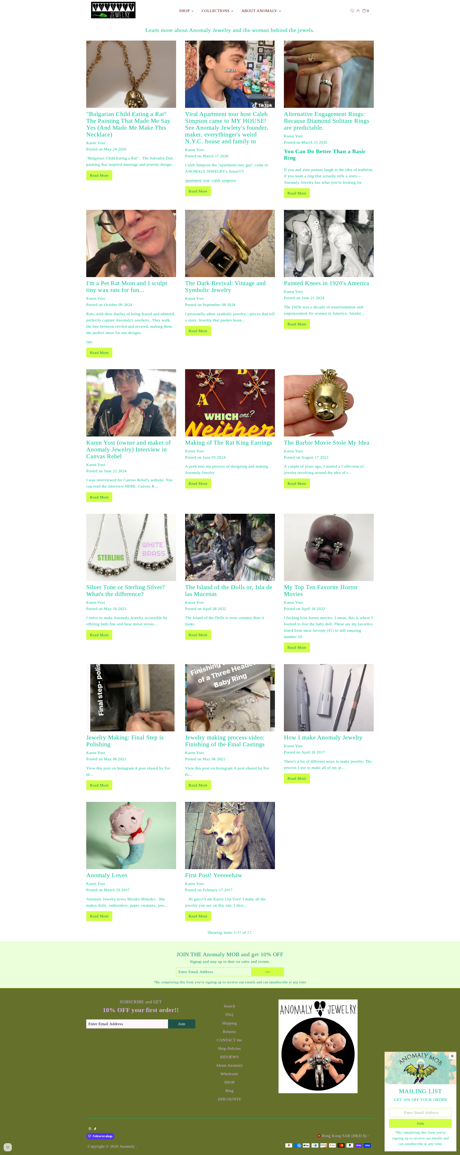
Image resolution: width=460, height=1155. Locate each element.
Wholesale (229, 1073)
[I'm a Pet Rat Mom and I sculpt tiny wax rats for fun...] (131, 243)
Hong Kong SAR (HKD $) (344, 1135)
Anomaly (127, 1146)
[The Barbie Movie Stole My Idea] (329, 403)
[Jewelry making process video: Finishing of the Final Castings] (230, 697)
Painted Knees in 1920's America (326, 283)
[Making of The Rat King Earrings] (230, 403)
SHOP (185, 10)
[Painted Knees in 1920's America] (329, 243)
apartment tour (197, 180)
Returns (229, 1031)
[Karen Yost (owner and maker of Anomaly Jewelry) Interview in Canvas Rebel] (131, 403)
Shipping (229, 1023)
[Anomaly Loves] (131, 835)
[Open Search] (352, 10)
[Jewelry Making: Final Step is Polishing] (131, 697)
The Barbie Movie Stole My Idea (326, 442)
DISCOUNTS (229, 1099)
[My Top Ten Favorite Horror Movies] (329, 547)
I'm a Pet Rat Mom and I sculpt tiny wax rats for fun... (126, 286)
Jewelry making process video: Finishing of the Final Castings (225, 741)
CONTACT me (229, 1040)
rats (89, 341)
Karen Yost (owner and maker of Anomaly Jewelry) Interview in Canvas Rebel (128, 449)
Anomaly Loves (106, 875)
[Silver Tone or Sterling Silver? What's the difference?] (131, 547)
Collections (216, 10)
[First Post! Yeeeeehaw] (230, 835)
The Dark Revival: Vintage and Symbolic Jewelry (225, 286)
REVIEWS (229, 1057)
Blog (229, 1090)
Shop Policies (229, 1048)
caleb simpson (224, 180)
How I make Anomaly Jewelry (323, 737)
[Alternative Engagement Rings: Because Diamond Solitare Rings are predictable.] (329, 74)
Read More (99, 175)
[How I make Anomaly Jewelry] (329, 697)
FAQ (229, 1014)
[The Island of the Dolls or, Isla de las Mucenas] (230, 547)
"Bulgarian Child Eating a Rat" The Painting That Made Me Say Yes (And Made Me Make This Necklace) (128, 124)
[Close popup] (452, 1056)
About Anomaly (260, 10)
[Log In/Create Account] (358, 10)
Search (229, 1006)
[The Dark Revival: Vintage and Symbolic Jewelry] (230, 243)
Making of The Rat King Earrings (228, 442)
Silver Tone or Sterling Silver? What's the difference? (125, 590)
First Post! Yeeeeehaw (213, 875)
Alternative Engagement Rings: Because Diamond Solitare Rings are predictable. (326, 121)
